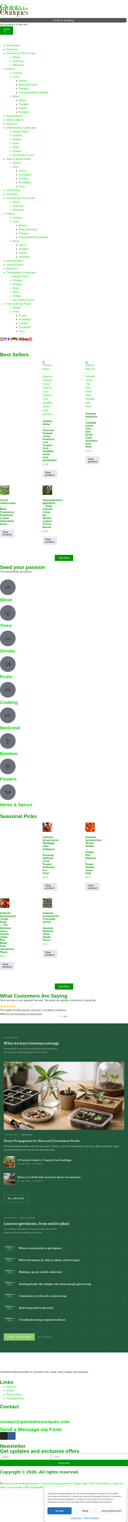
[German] (14, 339)
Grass (15, 143)
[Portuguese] (22, 339)
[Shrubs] (8, 638)
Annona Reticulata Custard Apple (23, 1014)
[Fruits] (8, 664)
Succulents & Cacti (23, 155)
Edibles (10, 69)
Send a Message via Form (31, 1429)
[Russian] (26, 339)
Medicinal (11, 123)
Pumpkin (24, 104)
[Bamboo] (8, 741)
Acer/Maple (25, 174)
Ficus (22, 186)
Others (16, 57)
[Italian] (18, 339)
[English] (6, 339)
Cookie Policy (76, 1518)
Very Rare (18, 61)
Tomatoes (24, 112)
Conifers (23, 178)
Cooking (17, 73)
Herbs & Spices (15, 120)
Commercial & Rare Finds (20, 53)
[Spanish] (30, 339)
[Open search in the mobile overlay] (64, 19)
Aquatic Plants (20, 131)
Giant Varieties (14, 116)
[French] (10, 339)
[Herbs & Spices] (8, 792)
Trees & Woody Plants (18, 159)
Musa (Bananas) (28, 84)
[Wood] (8, 587)
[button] (60, 1016)
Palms (16, 147)
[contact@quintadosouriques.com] (4, 1413)
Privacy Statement (91, 1518)
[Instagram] (4, 1436)
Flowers (16, 139)
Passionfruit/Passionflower (33, 92)
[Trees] (8, 613)
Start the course (19, 1337)
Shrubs (16, 163)
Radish (23, 108)
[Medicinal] (8, 715)
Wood (15, 96)
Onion (22, 100)
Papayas (24, 88)
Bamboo (8, 753)
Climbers (17, 135)
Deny (85, 1510)
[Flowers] (8, 766)
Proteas (16, 151)
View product (49, 473)
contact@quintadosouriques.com (35, 1421)
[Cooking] (8, 690)
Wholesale (18, 65)
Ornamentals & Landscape (21, 127)
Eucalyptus (25, 182)
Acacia (22, 170)
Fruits (15, 76)
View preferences (111, 1510)
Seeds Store (13, 45)
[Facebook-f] (12, 1436)
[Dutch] (2, 339)
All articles (16, 1198)
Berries (23, 80)
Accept (59, 1510)
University (11, 49)
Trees (15, 166)
